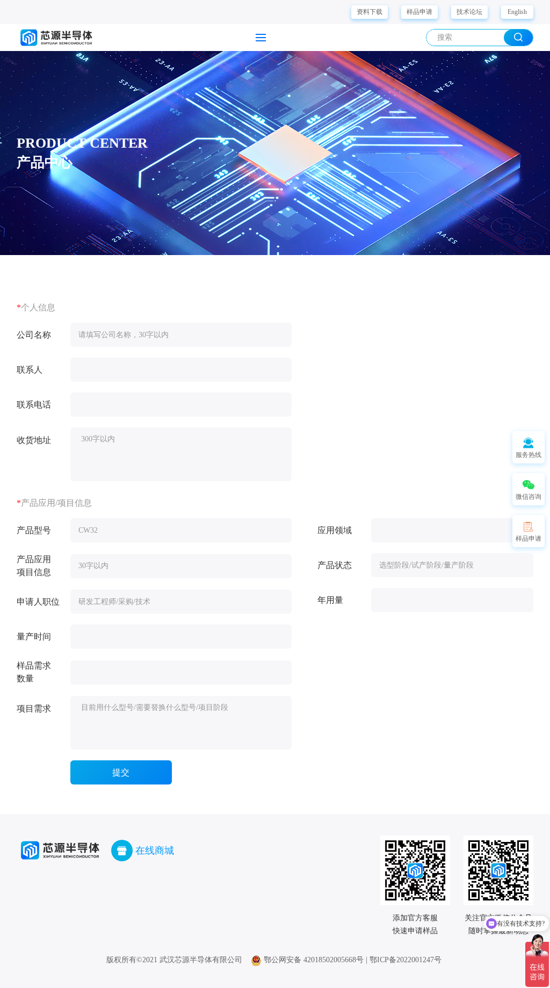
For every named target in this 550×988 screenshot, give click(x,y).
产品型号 (34, 530)
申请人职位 (38, 601)
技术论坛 (469, 12)
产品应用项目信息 (34, 566)
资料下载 (369, 12)
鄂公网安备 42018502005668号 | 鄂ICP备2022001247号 (352, 960)
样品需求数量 (34, 672)
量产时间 (34, 636)
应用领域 (334, 530)
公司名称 (34, 334)
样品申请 (419, 12)
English (517, 12)
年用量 (330, 600)
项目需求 (34, 708)
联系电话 (34, 404)
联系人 (29, 369)
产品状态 (334, 565)
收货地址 (34, 440)
